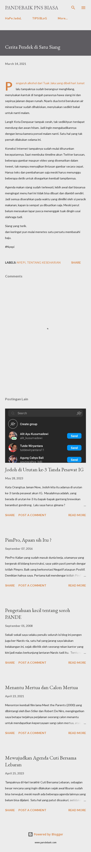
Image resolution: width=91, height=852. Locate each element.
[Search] (73, 7)
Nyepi (21, 262)
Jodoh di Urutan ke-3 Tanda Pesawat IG (44, 469)
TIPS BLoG (39, 18)
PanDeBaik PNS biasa (31, 7)
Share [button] (76, 262)
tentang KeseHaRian (44, 262)
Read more (77, 515)
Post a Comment (32, 515)
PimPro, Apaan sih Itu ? (28, 540)
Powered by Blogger (48, 834)
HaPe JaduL (13, 18)
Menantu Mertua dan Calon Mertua (41, 687)
